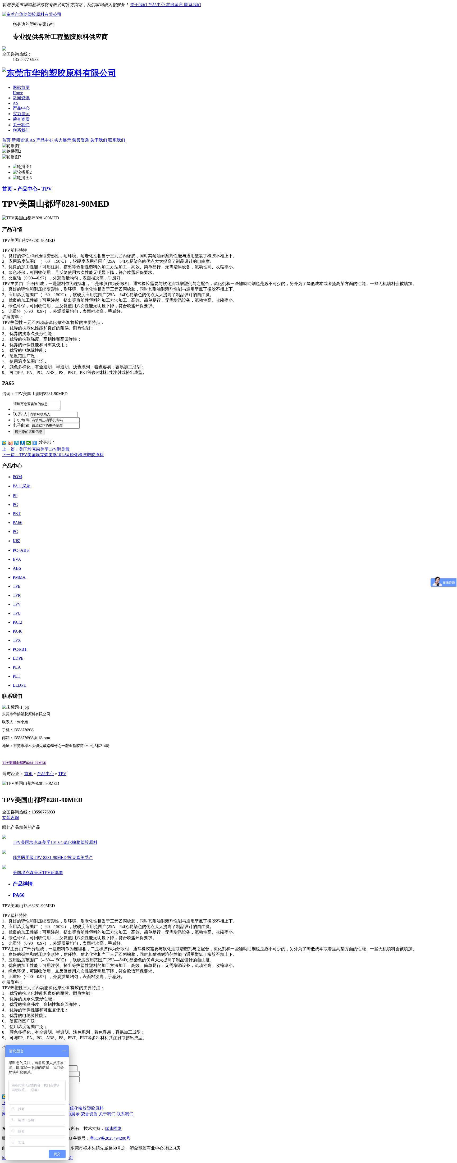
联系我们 (192, 4)
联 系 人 (20, 414)
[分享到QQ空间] (4, 443)
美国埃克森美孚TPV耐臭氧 (38, 872)
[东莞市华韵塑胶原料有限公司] (31, 14)
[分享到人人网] (22, 443)
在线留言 (175, 4)
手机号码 (21, 420)
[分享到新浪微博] (10, 443)
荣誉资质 (21, 119)
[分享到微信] (28, 443)
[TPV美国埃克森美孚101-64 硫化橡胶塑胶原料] (4, 837)
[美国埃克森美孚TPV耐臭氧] (4, 867)
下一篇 (53, 454)
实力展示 (21, 113)
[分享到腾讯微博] (16, 443)
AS (15, 103)
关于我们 (139, 4)
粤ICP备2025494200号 (110, 1138)
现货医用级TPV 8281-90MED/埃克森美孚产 (53, 857)
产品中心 (157, 4)
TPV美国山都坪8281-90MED (24, 763)
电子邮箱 (21, 425)
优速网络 (113, 1128)
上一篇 (36, 449)
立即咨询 (10, 817)
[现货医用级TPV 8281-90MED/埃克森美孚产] (4, 852)
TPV (47, 189)
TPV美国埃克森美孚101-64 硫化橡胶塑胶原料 (55, 842)
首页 (7, 189)
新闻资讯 (21, 98)
